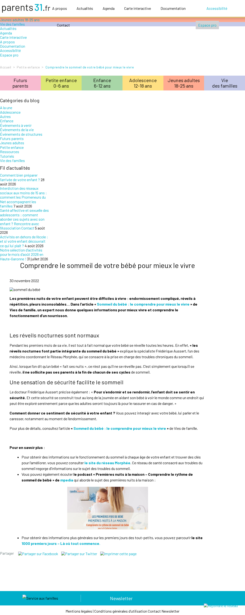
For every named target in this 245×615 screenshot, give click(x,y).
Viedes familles (224, 83)
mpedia (66, 480)
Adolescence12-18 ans (143, 83)
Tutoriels (7, 156)
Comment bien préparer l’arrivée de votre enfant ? (20, 177)
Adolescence (10, 112)
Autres (5, 116)
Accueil (5, 67)
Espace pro (207, 25)
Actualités (85, 8)
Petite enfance (28, 67)
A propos (59, 8)
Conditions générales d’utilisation (120, 611)
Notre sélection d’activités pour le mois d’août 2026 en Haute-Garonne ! (21, 254)
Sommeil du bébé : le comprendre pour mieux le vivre (143, 304)
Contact (63, 25)
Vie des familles (12, 160)
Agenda (109, 8)
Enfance (6, 120)
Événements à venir (16, 125)
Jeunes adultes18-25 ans (184, 83)
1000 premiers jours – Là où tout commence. (61, 543)
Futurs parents (12, 138)
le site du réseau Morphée (107, 462)
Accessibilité (216, 8)
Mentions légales (79, 611)
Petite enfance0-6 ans (61, 83)
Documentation (173, 8)
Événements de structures (21, 134)
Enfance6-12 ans (102, 83)
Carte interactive (137, 8)
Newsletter (121, 598)
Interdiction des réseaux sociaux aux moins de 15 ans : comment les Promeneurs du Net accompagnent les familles (23, 197)
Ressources (9, 151)
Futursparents (20, 83)
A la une (6, 107)
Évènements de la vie (17, 129)
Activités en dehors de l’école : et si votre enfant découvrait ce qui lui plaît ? (24, 241)
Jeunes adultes (12, 142)
